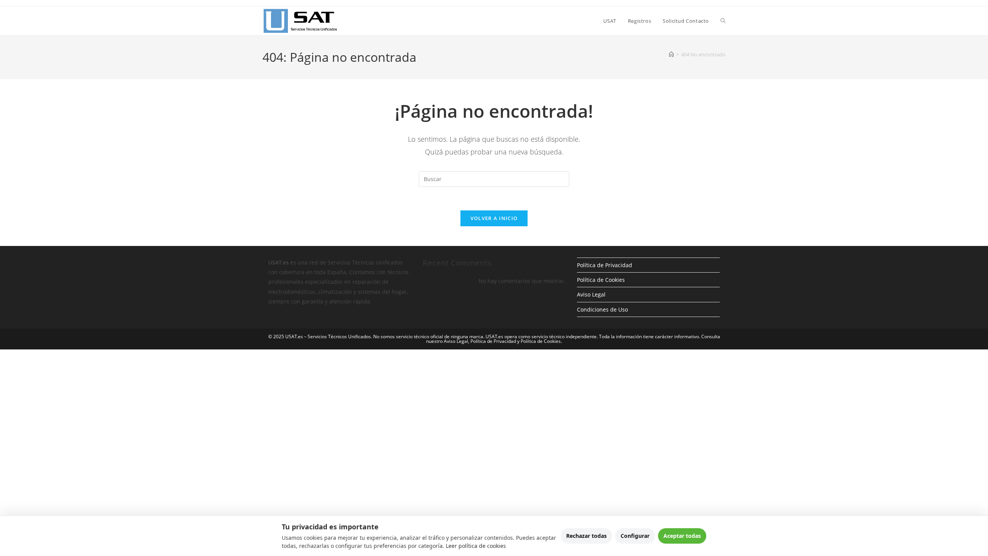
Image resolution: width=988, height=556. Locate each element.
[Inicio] (671, 54)
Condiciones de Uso (602, 309)
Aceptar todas (682, 535)
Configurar (635, 535)
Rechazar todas (586, 535)
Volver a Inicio (494, 218)
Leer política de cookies (476, 545)
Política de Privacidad (604, 265)
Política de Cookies (601, 279)
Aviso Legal (591, 294)
